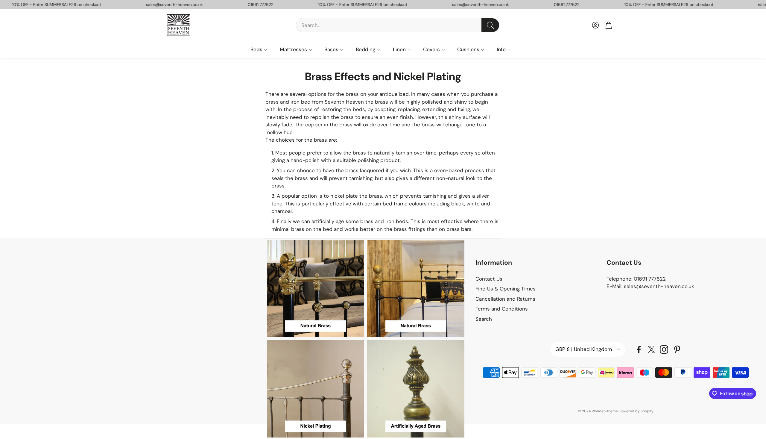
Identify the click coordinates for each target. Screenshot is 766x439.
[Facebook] (639, 349)
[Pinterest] (677, 349)
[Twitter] (651, 349)
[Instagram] (664, 349)
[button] (397, 25)
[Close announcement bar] (759, 4)
